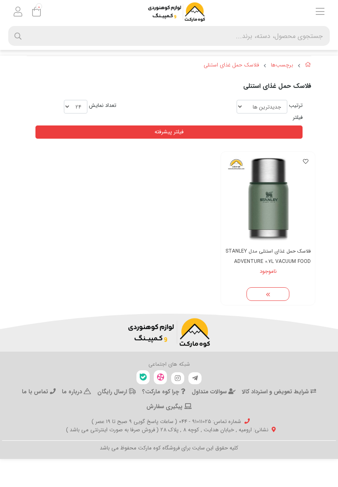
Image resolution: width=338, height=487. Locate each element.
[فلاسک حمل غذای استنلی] (169, 333)
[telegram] (195, 378)
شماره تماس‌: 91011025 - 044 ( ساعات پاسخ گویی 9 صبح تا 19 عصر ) (166, 421)
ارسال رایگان (113, 391)
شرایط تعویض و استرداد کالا (276, 391)
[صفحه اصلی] (308, 66)
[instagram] (178, 378)
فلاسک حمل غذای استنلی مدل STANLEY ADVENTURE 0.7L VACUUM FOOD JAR (268, 256)
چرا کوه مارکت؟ (161, 391)
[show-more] (267, 294)
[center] (18, 36)
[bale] (143, 377)
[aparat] (160, 377)
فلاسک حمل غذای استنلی (231, 65)
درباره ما (73, 391)
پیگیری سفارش (165, 406)
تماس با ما (36, 391)
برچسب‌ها (282, 65)
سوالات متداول (210, 391)
